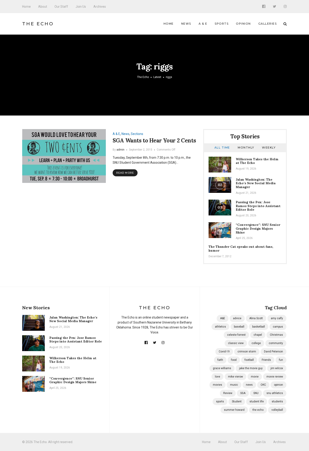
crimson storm (247, 351)
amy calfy (277, 318)
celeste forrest (236, 334)
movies (217, 384)
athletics (220, 326)
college (256, 343)
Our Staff (61, 6)
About (42, 6)
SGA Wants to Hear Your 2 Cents (154, 140)
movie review (274, 376)
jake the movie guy (251, 368)
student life (257, 401)
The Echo (38, 23)
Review (227, 393)
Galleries (267, 23)
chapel (258, 334)
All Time (222, 147)
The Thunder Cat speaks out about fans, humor (241, 249)
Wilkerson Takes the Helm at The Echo (257, 161)
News (186, 23)
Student (237, 401)
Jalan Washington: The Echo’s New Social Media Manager (256, 183)
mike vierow (235, 376)
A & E (203, 23)
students (277, 401)
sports (220, 401)
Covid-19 (224, 351)
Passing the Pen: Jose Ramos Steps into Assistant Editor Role (258, 206)
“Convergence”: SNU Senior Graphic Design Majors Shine (258, 228)
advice (237, 318)
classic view (236, 343)
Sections (137, 134)
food (234, 359)
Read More (125, 172)
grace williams (222, 368)
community (276, 343)
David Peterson (273, 351)
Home (26, 6)
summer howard (234, 409)
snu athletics (274, 393)
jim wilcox (277, 368)
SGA (242, 393)
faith (220, 359)
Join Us (81, 6)
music (234, 384)
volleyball (277, 409)
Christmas (276, 334)
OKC (263, 384)
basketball (258, 326)
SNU (256, 393)
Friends (266, 359)
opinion (278, 384)
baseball (239, 326)
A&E (222, 318)
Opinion (243, 23)
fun (281, 359)
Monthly (246, 147)
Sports (221, 23)
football (249, 359)
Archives (99, 6)
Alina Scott (256, 318)
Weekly (269, 147)
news (249, 384)
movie (255, 376)
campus (278, 326)
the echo (258, 409)
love (217, 376)
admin (120, 149)
